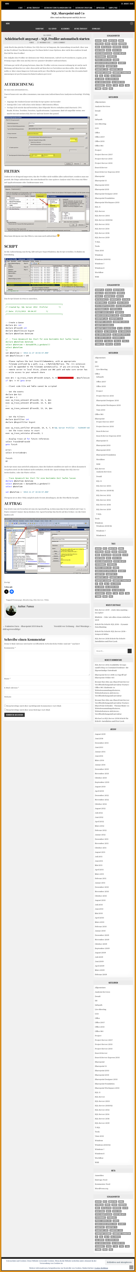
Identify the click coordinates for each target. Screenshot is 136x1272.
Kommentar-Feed (102, 1184)
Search (115, 59)
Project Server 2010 (103, 159)
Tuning (98, 88)
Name (7, 679)
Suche (109, 85)
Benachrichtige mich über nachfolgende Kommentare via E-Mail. (33, 706)
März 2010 (99, 922)
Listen (125, 47)
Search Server (101, 168)
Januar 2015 (100, 752)
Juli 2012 (99, 813)
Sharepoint (39, 28)
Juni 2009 (99, 961)
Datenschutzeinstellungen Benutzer (57, 7)
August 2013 (100, 787)
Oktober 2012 (101, 804)
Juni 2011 (99, 861)
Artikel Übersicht (33, 7)
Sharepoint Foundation (121, 72)
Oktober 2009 (101, 944)
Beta (105, 40)
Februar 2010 (101, 927)
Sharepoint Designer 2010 (106, 194)
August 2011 (100, 852)
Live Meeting (100, 124)
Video (105, 88)
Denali (121, 40)
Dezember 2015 (102, 743)
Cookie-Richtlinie (101, 1268)
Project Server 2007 (103, 59)
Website (7, 697)
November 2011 (102, 843)
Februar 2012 (101, 830)
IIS (96, 115)
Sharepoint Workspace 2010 (107, 202)
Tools (97, 246)
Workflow (99, 272)
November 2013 (102, 774)
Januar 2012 (100, 835)
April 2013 (99, 791)
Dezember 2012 (102, 795)
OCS (97, 128)
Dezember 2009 (102, 935)
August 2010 (100, 900)
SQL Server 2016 (102, 233)
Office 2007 (100, 137)
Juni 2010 (99, 909)
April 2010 (99, 918)
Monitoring (28, 600)
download (99, 44)
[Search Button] (131, 23)
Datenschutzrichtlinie (83, 7)
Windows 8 (99, 268)
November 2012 (102, 800)
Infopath (98, 119)
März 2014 (99, 760)
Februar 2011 (100, 878)
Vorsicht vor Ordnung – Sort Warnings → (73, 626)
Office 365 (99, 146)
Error (107, 44)
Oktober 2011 (100, 848)
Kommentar (10, 648)
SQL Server (52, 28)
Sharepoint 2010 (102, 69)
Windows (99, 255)
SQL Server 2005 (102, 216)
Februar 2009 (101, 975)
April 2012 (99, 822)
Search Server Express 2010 (106, 63)
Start (20, 7)
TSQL (46, 600)
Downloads (96, 28)
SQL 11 (107, 75)
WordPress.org (101, 1189)
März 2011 (99, 874)
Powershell (112, 56)
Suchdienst (100, 85)
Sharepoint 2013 (116, 69)
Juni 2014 (99, 756)
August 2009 (100, 953)
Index (97, 47)
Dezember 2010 (102, 887)
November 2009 (102, 940)
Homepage (17, 600)
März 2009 (100, 970)
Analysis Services (102, 106)
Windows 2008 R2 (102, 259)
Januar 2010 (100, 931)
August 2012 (100, 808)
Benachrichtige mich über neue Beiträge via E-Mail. (28, 710)
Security (122, 63)
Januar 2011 (100, 883)
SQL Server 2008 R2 (103, 82)
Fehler (114, 44)
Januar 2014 (100, 765)
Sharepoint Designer (103, 72)
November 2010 (102, 892)
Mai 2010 (99, 913)
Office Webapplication (104, 53)
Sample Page (113, 7)
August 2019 (100, 734)
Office (97, 133)
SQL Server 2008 (112, 79)
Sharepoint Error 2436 (104, 675)
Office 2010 (117, 50)
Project (98, 150)
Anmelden (99, 1175)
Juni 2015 (99, 747)
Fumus (31, 42)
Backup (98, 40)
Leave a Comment (59, 42)
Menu (7, 3)
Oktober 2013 (101, 778)
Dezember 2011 (101, 839)
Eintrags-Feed (101, 1180)
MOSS (108, 50)
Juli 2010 (99, 905)
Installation (106, 47)
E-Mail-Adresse (11, 688)
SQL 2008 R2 (115, 75)
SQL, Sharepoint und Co (68, 13)
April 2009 (99, 966)
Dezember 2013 (102, 769)
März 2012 (99, 826)
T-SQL (115, 85)
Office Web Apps (119, 53)
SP (96, 75)
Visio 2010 (99, 251)
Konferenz (117, 47)
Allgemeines (65, 28)
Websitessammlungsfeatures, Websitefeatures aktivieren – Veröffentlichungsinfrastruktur (108, 693)
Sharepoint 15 (111, 66)
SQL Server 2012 (118, 82)
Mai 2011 (98, 865)
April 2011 (99, 870)
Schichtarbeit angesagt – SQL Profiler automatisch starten (47, 39)
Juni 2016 (99, 739)
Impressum (100, 7)
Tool (121, 85)
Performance (100, 56)
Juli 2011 (98, 857)
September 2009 (102, 948)
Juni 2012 (99, 817)
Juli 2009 (99, 957)
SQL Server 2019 (102, 238)
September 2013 (102, 782)
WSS (110, 88)
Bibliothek (112, 40)
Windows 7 (99, 264)
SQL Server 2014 (102, 229)
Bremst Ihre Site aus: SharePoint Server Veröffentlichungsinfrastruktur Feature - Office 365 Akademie (112, 685)
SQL (101, 75)
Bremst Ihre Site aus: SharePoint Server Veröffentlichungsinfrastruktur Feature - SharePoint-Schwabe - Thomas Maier (112, 703)
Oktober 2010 (101, 896)
